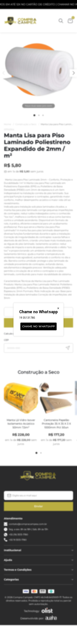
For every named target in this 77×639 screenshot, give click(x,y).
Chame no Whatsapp (38, 326)
